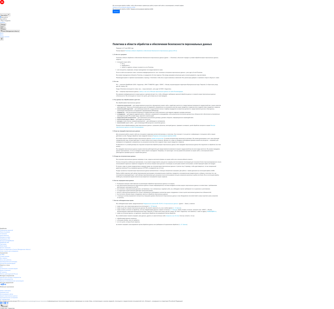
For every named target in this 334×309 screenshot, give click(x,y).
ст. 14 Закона (177, 208)
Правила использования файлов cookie (142, 9)
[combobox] (4, 305)
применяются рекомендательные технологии (34, 301)
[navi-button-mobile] (1, 38)
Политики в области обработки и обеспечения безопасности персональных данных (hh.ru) (151, 51)
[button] (1, 33)
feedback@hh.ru (211, 211)
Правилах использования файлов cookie (164, 136)
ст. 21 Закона (183, 224)
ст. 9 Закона (173, 209)
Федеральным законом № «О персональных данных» (161, 203)
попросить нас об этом (172, 216)
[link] (3, 29)
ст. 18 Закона (152, 206)
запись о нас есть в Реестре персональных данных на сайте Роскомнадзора (161, 91)
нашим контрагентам (157, 138)
